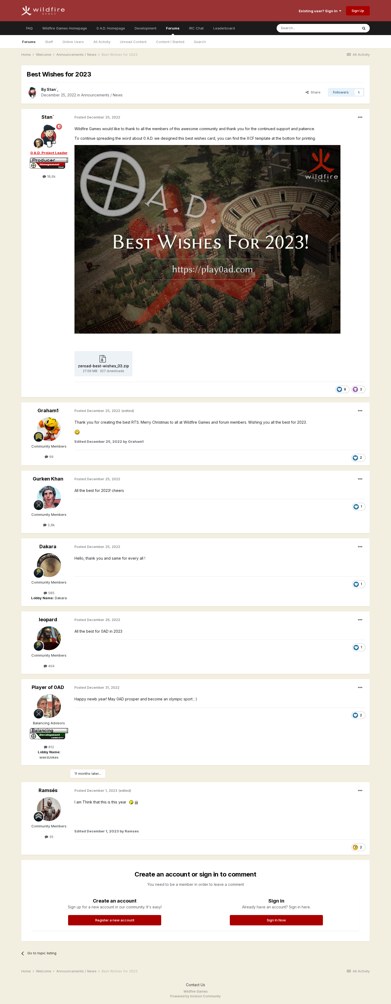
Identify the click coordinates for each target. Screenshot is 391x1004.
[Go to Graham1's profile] (49, 429)
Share (315, 92)
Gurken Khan (48, 479)
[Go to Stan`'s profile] (32, 92)
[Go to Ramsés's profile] (49, 809)
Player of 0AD (48, 687)
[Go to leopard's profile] (49, 638)
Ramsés (48, 790)
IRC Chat (196, 28)
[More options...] (360, 117)
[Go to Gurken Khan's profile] (49, 497)
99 (50, 456)
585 (51, 593)
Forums (173, 28)
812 (50, 747)
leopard (48, 619)
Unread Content (133, 42)
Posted (97, 117)
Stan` (52, 89)
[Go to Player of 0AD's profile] (49, 706)
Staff (49, 42)
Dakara (47, 546)
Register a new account (114, 920)
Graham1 (48, 410)
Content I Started (170, 42)
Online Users (73, 42)
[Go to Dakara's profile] (49, 565)
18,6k (51, 176)
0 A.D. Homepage (111, 28)
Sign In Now (276, 920)
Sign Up (358, 10)
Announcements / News (102, 95)
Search (200, 42)
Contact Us (195, 984)
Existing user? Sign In (319, 11)
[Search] (364, 28)
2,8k (51, 525)
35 (50, 837)
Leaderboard (224, 28)
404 (51, 666)
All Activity (101, 42)
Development (145, 28)
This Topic (342, 28)
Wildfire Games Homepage (64, 28)
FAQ (29, 28)
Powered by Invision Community (195, 996)
